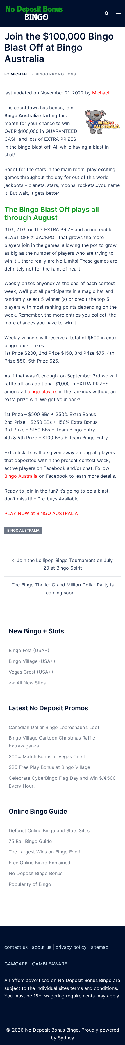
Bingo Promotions (56, 74)
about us (41, 947)
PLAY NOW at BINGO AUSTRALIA (41, 513)
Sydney (66, 1038)
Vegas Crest (22, 672)
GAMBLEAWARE (49, 964)
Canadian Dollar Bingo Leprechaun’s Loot (54, 727)
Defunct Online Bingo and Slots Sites (49, 830)
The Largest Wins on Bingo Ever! (44, 852)
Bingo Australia (21, 476)
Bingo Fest (20, 650)
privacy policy (71, 947)
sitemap (99, 947)
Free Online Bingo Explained (39, 862)
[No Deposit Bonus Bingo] (35, 13)
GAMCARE (16, 964)
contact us (16, 947)
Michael (20, 74)
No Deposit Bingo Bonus (36, 873)
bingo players (42, 391)
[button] (106, 13)
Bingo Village (23, 661)
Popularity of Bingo (30, 884)
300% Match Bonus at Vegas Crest (47, 756)
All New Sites (31, 683)
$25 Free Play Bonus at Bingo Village (49, 767)
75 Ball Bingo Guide (30, 841)
